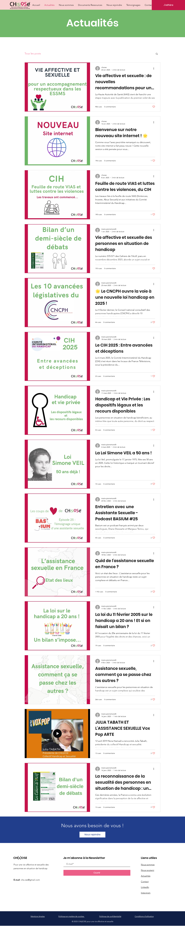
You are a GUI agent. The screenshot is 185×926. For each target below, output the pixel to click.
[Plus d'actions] (154, 68)
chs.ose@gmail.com (30, 879)
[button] (156, 54)
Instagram (145, 892)
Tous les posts (33, 53)
